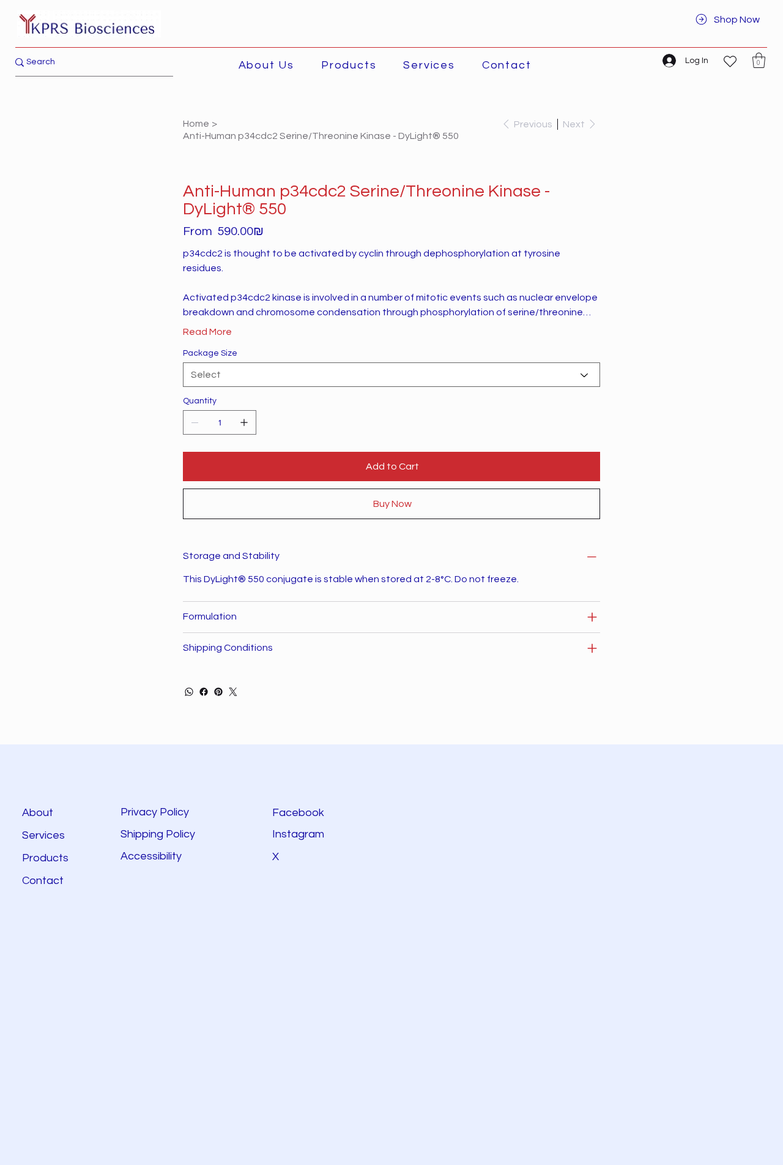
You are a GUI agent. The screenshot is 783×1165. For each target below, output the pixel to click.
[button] (348, 65)
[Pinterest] (218, 692)
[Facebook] (204, 692)
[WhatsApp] (189, 692)
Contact (43, 880)
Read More (207, 332)
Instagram (298, 834)
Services (43, 835)
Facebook (298, 812)
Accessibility (152, 856)
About (37, 812)
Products (45, 858)
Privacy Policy (155, 812)
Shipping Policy (158, 834)
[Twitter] (233, 692)
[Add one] (244, 422)
